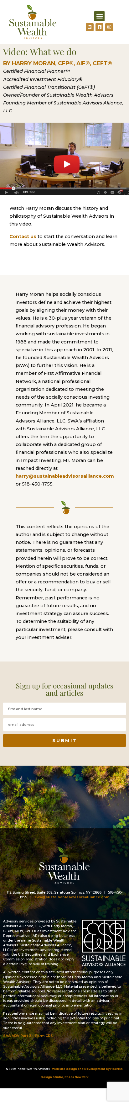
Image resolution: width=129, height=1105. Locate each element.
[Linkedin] (90, 27)
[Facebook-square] (99, 27)
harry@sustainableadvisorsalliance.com (65, 476)
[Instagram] (109, 27)
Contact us (22, 236)
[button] (99, 16)
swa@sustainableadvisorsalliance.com (71, 897)
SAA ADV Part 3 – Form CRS (28, 1036)
